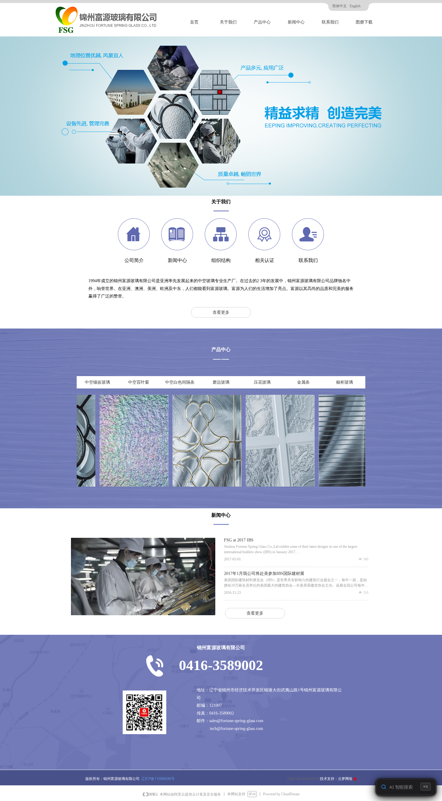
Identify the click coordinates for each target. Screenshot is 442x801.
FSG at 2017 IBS (238, 540)
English (355, 6)
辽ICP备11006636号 (158, 778)
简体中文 (339, 6)
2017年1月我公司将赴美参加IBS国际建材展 (264, 574)
